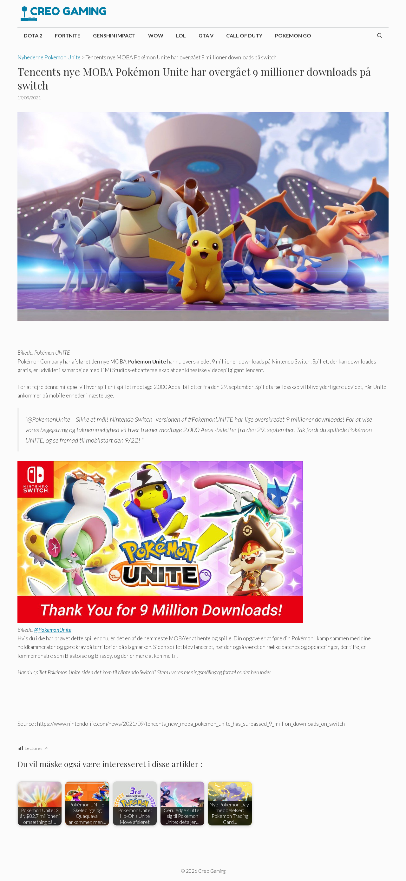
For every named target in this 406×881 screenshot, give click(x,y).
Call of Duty (244, 35)
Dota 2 (33, 35)
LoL (181, 35)
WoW (155, 35)
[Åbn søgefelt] (380, 35)
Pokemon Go (293, 35)
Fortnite (67, 35)
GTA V (206, 35)
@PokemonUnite (52, 629)
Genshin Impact (114, 35)
